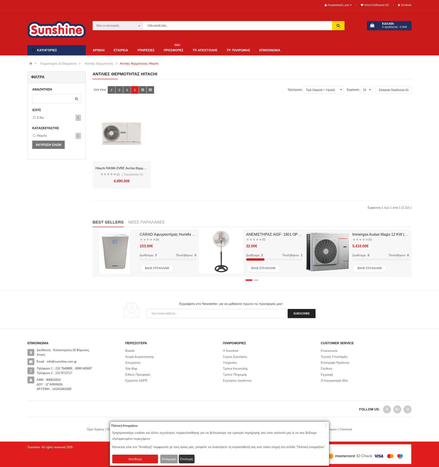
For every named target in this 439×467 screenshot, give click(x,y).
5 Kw (40, 117)
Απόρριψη (169, 459)
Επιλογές (186, 459)
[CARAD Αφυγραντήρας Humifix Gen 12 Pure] (115, 251)
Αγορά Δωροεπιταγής (139, 356)
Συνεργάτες (133, 362)
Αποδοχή (135, 459)
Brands (130, 350)
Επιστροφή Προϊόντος (335, 362)
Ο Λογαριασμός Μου (334, 380)
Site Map (131, 368)
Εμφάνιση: (353, 89)
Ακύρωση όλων (48, 145)
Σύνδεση (406, 5)
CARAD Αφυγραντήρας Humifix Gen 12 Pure (176, 234)
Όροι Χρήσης (95, 429)
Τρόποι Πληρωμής (235, 374)
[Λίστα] (142, 90)
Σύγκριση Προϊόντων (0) (394, 90)
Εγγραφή (327, 374)
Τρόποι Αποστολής (235, 368)
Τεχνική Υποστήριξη (334, 356)
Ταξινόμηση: (295, 89)
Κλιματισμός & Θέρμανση (58, 63)
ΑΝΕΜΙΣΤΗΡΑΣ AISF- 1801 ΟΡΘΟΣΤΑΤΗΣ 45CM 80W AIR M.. (297, 234)
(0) (118, 174)
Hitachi (42, 135)
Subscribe (301, 313)
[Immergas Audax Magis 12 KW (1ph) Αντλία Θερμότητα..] (327, 251)
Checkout (346, 429)
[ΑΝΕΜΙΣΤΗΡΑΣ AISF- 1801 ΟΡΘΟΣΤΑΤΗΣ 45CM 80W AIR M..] (221, 251)
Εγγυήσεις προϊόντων (237, 380)
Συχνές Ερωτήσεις (235, 356)
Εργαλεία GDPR (136, 380)
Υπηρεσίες (230, 362)
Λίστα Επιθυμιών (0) (376, 5)
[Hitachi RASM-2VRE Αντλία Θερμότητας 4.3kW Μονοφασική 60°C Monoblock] (122, 132)
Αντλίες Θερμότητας (99, 63)
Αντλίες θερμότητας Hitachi (139, 63)
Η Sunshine (230, 350)
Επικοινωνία (329, 350)
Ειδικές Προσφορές (137, 374)
